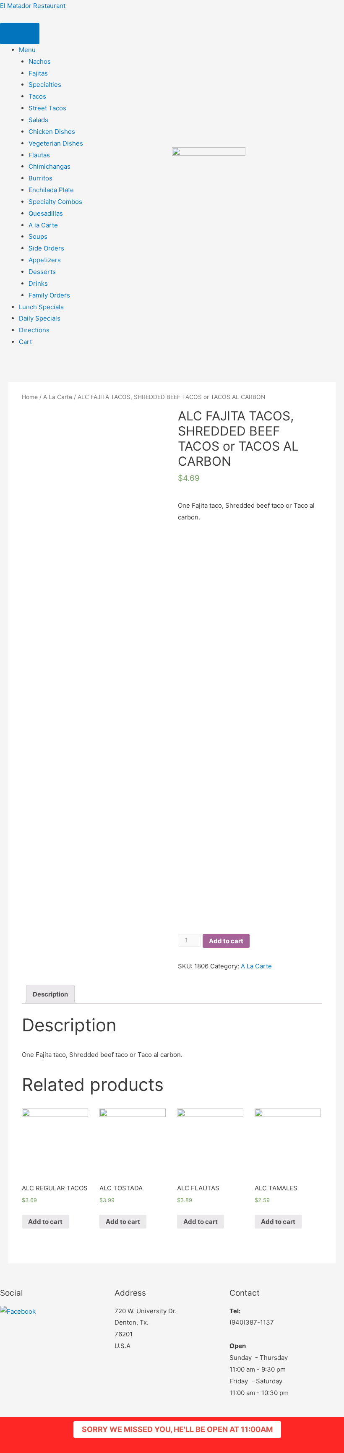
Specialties (45, 85)
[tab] (50, 994)
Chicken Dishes (52, 132)
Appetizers (45, 260)
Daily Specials (39, 318)
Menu (27, 50)
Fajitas (38, 73)
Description (50, 994)
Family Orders (49, 295)
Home (30, 397)
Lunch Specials (41, 307)
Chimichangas (49, 166)
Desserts (42, 272)
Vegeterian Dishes (56, 143)
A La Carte (57, 397)
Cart (25, 342)
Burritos (40, 178)
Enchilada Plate (51, 190)
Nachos (40, 61)
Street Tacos (47, 108)
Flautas (39, 155)
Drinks (38, 283)
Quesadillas (46, 213)
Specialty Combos (55, 202)
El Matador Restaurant (32, 6)
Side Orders (46, 248)
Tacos (37, 96)
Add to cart (226, 941)
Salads (38, 120)
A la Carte (43, 225)
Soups (38, 236)
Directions (34, 330)
